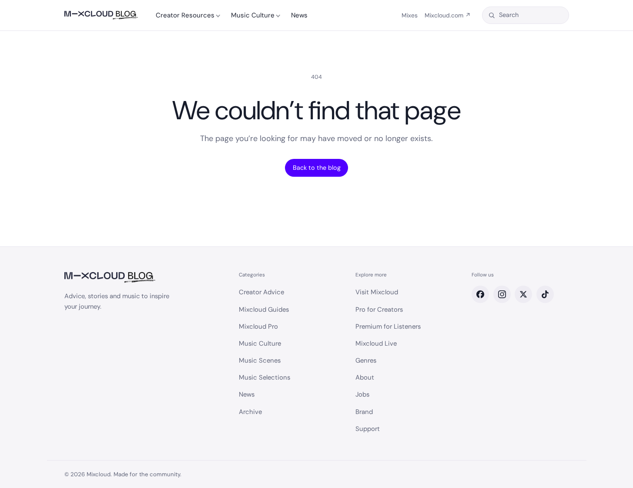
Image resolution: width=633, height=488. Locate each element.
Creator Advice (261, 292)
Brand (364, 411)
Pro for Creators (379, 309)
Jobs (362, 394)
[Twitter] (523, 294)
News (299, 15)
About (364, 377)
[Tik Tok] (545, 294)
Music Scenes (260, 360)
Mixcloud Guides (264, 309)
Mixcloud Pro (258, 326)
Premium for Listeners (388, 326)
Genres (365, 360)
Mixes (410, 15)
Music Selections (264, 377)
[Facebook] (480, 294)
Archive (250, 411)
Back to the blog (317, 168)
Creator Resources (185, 15)
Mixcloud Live (376, 343)
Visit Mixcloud (376, 292)
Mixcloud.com (448, 15)
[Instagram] (502, 294)
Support (367, 428)
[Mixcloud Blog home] (101, 15)
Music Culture (253, 15)
